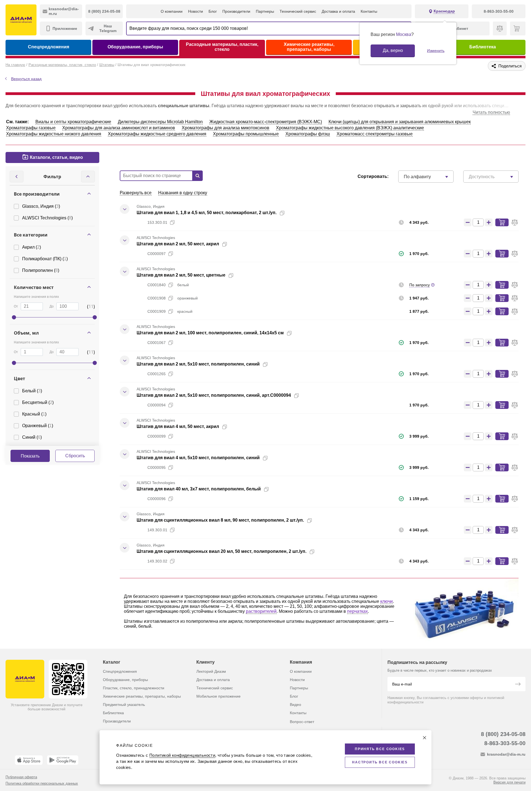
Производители (236, 11)
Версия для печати (509, 782)
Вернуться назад (26, 79)
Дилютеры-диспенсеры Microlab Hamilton (160, 121)
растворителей (261, 611)
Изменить (435, 50)
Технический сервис (298, 11)
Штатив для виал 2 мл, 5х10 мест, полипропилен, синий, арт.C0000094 (214, 395)
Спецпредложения (48, 46)
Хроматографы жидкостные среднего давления (157, 134)
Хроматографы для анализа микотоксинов (225, 127)
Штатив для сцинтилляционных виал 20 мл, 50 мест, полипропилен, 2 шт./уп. (221, 551)
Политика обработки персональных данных (42, 783)
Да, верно (393, 50)
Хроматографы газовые (31, 127)
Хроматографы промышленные (246, 134)
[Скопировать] (282, 213)
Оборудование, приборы (135, 46)
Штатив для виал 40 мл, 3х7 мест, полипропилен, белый (199, 489)
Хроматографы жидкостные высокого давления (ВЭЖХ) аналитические (350, 127)
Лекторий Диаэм (211, 671)
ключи (386, 601)
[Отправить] (517, 684)
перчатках (357, 611)
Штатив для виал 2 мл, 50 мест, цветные (181, 275)
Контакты (369, 11)
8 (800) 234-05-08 (503, 734)
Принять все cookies (380, 749)
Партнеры (265, 11)
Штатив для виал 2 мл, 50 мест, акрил (178, 243)
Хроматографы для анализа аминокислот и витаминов (118, 127)
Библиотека (482, 46)
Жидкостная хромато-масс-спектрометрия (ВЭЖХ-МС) (265, 121)
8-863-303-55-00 (504, 743)
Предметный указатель (124, 704)
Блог (213, 11)
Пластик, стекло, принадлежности (133, 688)
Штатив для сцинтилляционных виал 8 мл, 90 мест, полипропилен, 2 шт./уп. (220, 520)
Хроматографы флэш (307, 134)
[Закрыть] (424, 737)
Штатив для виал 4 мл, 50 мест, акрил (178, 426)
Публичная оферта (21, 777)
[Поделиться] (291, 213)
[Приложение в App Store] (29, 760)
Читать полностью (491, 112)
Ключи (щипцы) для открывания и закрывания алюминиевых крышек (400, 121)
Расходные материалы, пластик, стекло (222, 47)
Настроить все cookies (380, 762)
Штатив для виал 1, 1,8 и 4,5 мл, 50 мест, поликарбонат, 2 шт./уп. (207, 212)
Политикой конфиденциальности (182, 755)
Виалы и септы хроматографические (73, 121)
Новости (195, 11)
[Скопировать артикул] (172, 222)
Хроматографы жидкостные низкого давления (53, 134)
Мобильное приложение (218, 696)
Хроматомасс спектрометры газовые (375, 134)
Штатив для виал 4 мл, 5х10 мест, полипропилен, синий (198, 457)
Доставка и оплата (338, 11)
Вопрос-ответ (302, 721)
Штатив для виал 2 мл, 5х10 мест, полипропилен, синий (198, 364)
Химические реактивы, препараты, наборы (309, 47)
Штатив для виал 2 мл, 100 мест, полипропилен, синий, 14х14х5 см (210, 332)
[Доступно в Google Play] (62, 760)
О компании (172, 11)
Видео (295, 704)
